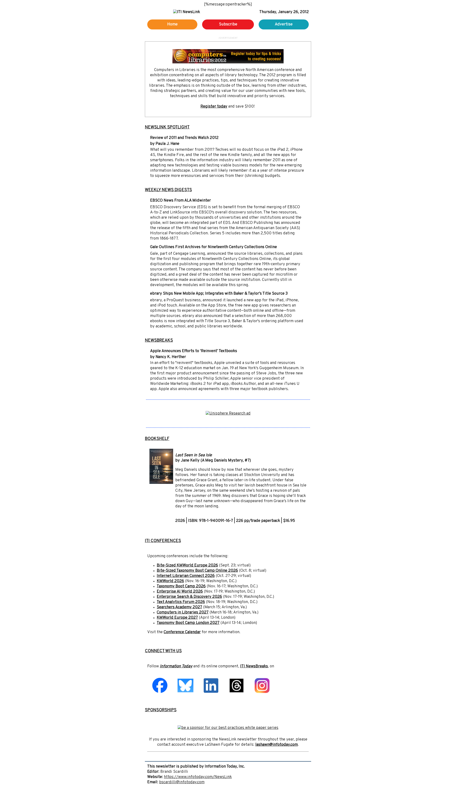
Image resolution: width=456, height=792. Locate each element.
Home (172, 24)
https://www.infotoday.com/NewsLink (198, 777)
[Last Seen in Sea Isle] (161, 483)
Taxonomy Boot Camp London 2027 (188, 623)
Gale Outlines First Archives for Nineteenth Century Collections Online (213, 247)
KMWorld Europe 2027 (177, 617)
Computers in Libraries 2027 (183, 612)
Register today (213, 106)
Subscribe (228, 24)
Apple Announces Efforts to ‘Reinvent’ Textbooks (193, 351)
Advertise (284, 24)
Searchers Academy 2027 (179, 607)
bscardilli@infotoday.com (181, 782)
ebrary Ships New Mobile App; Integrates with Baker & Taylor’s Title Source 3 (219, 293)
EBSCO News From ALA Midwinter (180, 200)
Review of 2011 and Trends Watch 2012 (184, 138)
